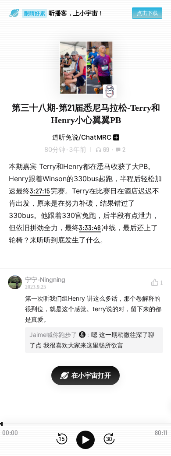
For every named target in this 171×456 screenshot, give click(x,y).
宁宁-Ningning (45, 279)
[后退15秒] (62, 439)
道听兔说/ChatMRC (81, 137)
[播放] (85, 440)
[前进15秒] (109, 439)
